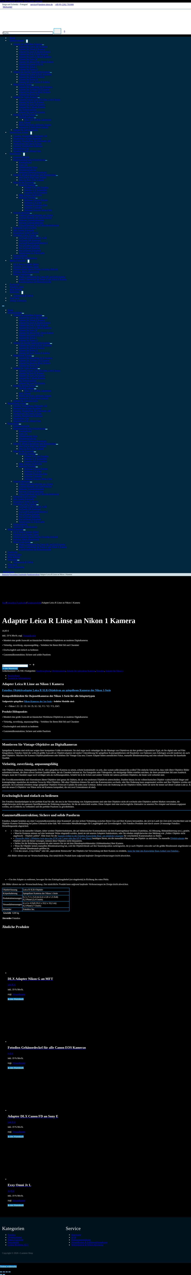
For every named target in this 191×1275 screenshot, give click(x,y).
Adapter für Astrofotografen (25, 401)
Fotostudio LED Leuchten (24, 227)
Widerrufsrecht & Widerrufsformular (87, 1245)
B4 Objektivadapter (27, 109)
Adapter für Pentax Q (28, 69)
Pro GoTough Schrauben (30, 250)
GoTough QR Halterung (30, 240)
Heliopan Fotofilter (27, 197)
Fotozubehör (15, 153)
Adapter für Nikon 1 (28, 67)
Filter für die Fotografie (23, 182)
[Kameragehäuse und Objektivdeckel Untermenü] (46, 160)
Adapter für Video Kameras (25, 97)
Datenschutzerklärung (81, 1240)
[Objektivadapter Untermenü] (27, 41)
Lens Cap (23, 165)
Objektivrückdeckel (27, 170)
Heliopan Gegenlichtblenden (31, 220)
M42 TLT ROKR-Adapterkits (37, 119)
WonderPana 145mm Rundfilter (27, 138)
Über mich (12, 564)
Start (4, 603)
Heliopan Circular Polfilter (36, 200)
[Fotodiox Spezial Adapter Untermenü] (37, 115)
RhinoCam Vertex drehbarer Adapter (35, 124)
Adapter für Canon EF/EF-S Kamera (35, 74)
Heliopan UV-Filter (33, 202)
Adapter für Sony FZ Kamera (32, 112)
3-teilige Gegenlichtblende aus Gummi (36, 215)
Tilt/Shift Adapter (26, 117)
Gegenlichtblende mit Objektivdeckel (35, 217)
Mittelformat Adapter (22, 84)
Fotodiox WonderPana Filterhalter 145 (30, 136)
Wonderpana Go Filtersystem (32, 253)
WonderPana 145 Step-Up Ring (27, 143)
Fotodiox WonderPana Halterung (28, 146)
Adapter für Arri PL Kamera (31, 102)
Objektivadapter (17, 40)
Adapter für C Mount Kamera (32, 107)
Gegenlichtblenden (21, 212)
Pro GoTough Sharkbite (29, 248)
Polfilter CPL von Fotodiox (36, 187)
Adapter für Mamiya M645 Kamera (34, 92)
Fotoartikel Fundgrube (18, 574)
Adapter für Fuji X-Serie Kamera (33, 54)
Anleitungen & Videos (23, 295)
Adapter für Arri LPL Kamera (32, 104)
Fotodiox (100, 671)
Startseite (5, 574)
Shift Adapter (25, 122)
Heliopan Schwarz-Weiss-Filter (38, 210)
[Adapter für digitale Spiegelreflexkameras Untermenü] (51, 72)
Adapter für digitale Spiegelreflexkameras (31, 72)
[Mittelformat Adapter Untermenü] (33, 356)
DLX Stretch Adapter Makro (26, 264)
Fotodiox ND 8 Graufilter (35, 192)
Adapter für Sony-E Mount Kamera (34, 51)
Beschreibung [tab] (14, 675)
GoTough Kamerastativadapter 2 (33, 243)
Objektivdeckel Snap (28, 167)
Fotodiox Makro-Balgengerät (26, 271)
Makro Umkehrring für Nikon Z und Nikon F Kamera (43, 279)
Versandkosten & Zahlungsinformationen (89, 1242)
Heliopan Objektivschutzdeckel (33, 172)
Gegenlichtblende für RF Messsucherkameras (39, 225)
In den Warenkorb (10, 668)
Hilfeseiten (14, 292)
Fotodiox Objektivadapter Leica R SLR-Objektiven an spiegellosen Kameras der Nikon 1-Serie (56, 690)
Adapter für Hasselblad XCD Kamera (35, 87)
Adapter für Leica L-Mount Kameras (35, 56)
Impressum (76, 1235)
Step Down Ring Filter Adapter (33, 177)
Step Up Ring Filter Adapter (31, 180)
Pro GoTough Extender (29, 245)
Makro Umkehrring (21, 274)
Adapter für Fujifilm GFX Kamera (34, 89)
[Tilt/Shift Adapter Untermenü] (35, 388)
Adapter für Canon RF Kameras (33, 46)
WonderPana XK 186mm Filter (27, 151)
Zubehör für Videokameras (25, 527)
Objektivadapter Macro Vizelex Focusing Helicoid (35, 269)
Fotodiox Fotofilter (27, 185)
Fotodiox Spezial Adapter (24, 114)
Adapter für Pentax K (28, 79)
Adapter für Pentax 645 (29, 94)
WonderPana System (19, 132)
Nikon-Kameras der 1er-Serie (38, 701)
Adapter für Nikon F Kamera (32, 77)
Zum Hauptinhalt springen (11, 1)
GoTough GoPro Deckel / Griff (33, 238)
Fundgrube (12, 552)
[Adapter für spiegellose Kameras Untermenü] (43, 315)
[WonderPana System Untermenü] (31, 133)
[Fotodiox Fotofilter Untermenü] (36, 185)
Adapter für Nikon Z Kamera (32, 49)
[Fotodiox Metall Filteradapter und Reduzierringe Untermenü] (57, 175)
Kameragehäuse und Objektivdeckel (29, 159)
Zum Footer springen (33, 1)
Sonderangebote (33, 574)
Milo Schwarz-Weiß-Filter (30, 195)
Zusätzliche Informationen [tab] (19, 678)
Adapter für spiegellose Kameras (27, 44)
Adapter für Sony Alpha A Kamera (34, 82)
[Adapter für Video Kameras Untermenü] (39, 97)
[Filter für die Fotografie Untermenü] (35, 451)
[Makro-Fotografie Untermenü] (29, 261)
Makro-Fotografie (17, 260)
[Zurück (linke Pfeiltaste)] (1, 1274)
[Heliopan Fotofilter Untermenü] (37, 198)
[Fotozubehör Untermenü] (24, 154)
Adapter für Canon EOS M (31, 64)
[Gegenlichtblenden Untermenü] (31, 213)
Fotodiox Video (15, 554)
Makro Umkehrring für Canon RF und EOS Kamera (42, 276)
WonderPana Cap (21, 148)
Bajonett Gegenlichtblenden (31, 222)
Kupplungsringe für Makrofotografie (35, 282)
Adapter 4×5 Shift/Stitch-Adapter (33, 127)
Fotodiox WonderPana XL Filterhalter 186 (32, 141)
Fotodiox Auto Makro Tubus (26, 266)
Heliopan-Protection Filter (35, 205)
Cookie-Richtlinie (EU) (18, 1245)
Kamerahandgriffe (21, 157)
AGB (73, 1237)
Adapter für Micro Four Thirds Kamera (36, 61)
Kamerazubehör (20, 255)
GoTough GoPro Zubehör (24, 235)
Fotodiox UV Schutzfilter (35, 190)
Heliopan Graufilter (33, 207)
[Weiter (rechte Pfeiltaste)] (4, 1274)
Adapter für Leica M (28, 59)
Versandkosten (29, 635)
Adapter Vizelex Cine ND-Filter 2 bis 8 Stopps (39, 99)
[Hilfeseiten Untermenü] (22, 292)
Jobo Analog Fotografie (23, 230)
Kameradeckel (25, 162)
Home (10, 310)
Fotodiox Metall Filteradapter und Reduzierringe (34, 175)
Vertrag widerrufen (18, 300)
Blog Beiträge (14, 557)
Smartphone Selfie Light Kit (25, 233)
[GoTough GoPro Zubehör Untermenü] (37, 504)
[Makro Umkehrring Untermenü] (31, 542)
